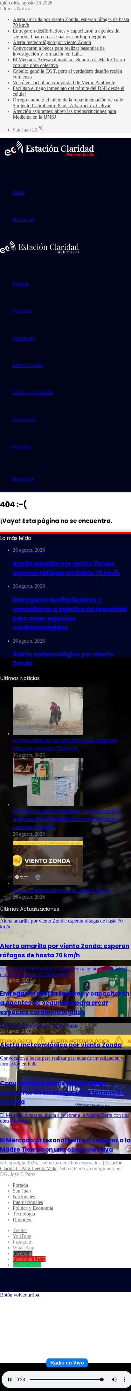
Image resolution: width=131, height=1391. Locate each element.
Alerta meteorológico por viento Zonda (52, 42)
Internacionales (28, 365)
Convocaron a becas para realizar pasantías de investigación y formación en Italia (59, 50)
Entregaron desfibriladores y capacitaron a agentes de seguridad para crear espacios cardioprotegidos (66, 33)
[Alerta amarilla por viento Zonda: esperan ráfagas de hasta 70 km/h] (48, 733)
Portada (20, 284)
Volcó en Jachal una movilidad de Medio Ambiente (64, 82)
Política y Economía (33, 392)
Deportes (22, 446)
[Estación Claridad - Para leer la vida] (49, 160)
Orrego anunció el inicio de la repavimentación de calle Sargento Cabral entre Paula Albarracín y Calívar (68, 102)
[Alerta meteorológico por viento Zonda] (48, 883)
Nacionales (24, 338)
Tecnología (24, 419)
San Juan (22, 311)
